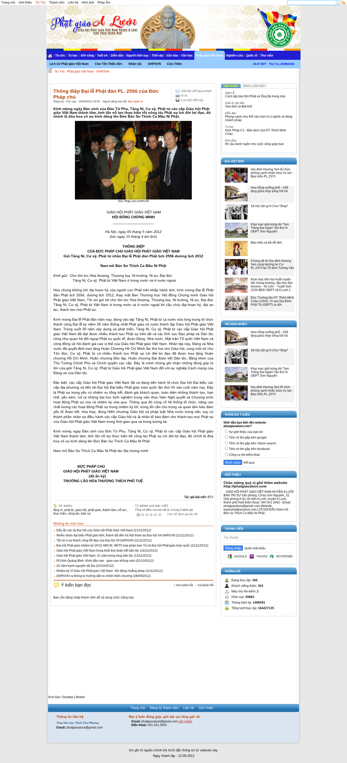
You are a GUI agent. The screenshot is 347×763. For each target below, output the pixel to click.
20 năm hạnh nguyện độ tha (75, 566)
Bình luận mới (254, 85)
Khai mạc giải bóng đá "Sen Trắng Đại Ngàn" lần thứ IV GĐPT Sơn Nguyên (270, 228)
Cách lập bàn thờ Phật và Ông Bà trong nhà (255, 96)
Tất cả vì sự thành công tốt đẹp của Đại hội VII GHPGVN (94, 540)
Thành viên (57, 2)
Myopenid (284, 556)
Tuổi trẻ (102, 55)
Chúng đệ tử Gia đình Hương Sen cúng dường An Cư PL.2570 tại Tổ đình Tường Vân (272, 264)
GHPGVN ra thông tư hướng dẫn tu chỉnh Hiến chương (94, 576)
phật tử (69, 510)
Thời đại (157, 55)
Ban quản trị (135, 101)
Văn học (187, 55)
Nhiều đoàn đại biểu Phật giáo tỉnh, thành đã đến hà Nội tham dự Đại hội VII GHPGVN (115, 535)
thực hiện (59, 513)
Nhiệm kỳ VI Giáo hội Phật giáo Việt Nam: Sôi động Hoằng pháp (100, 571)
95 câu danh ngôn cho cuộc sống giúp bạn (254, 144)
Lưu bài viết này (192, 100)
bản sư (86, 513)
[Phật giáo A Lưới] (93, 20)
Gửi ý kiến (185, 721)
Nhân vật (135, 64)
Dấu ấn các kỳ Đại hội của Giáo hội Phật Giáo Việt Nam (94, 530)
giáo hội (81, 510)
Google (240, 556)
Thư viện (266, 55)
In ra (184, 95)
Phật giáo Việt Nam (209, 55)
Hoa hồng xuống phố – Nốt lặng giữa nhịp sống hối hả (269, 189)
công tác (74, 513)
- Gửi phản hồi (204, 585)
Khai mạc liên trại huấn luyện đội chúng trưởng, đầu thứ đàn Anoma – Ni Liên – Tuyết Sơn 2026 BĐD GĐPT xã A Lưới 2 (272, 285)
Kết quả (248, 462)
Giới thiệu (25, 2)
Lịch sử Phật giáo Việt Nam (69, 64)
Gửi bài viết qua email (196, 91)
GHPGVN (154, 64)
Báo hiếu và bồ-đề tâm (266, 242)
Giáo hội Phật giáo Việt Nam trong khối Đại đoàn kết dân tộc (97, 550)
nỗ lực (122, 510)
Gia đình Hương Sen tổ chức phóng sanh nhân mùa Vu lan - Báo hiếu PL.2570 (272, 173)
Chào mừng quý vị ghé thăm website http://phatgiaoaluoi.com (255, 484)
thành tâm (109, 510)
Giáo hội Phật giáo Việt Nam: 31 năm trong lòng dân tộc (94, 555)
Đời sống (87, 55)
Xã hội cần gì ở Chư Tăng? (269, 206)
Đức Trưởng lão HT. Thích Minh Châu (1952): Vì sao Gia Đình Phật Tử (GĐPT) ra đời (272, 301)
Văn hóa (172, 55)
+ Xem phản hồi (183, 585)
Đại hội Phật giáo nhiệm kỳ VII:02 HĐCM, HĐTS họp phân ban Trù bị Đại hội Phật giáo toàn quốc (123, 545)
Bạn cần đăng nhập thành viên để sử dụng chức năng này (93, 597)
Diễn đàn (117, 55)
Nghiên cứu (234, 55)
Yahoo (261, 556)
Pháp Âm (104, 2)
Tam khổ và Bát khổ (238, 106)
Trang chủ (8, 2)
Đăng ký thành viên (164, 708)
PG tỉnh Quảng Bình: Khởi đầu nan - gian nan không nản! (95, 560)
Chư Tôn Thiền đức (108, 64)
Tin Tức (40, 2)
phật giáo (94, 510)
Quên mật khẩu (254, 548)
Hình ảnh (88, 2)
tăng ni (58, 510)
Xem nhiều (231, 85)
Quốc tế (251, 55)
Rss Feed (344, 3)
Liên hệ (73, 2)
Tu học (73, 55)
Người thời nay (138, 55)
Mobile (80, 697)
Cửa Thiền (174, 64)
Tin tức (60, 55)
